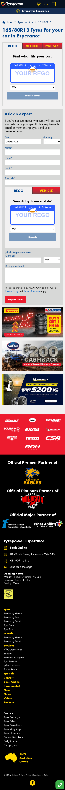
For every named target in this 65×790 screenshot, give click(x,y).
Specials (9, 673)
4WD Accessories (13, 649)
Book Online (12, 681)
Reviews (9, 702)
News (7, 694)
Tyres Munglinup (12, 729)
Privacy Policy (11, 291)
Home (8, 22)
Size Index (9, 713)
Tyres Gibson (10, 721)
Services (9, 645)
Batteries (8, 653)
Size (7, 137)
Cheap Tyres (10, 745)
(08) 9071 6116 (19, 560)
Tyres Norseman (12, 733)
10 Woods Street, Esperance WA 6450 (33, 554)
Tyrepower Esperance (35, 11)
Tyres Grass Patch (13, 725)
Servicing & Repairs (14, 657)
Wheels (8, 633)
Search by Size (11, 617)
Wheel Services (12, 665)
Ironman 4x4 (12, 686)
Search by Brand (12, 621)
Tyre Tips (8, 629)
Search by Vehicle (13, 613)
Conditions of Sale (40, 775)
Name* (8, 147)
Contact (8, 677)
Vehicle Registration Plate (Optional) (18, 254)
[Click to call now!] (39, 4)
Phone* (8, 158)
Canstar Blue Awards (14, 737)
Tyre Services (10, 661)
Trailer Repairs (11, 669)
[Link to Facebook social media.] (32, 783)
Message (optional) (14, 266)
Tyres (7, 609)
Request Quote (15, 299)
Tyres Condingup (12, 717)
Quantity (47, 137)
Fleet (7, 690)
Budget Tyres (10, 741)
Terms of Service (32, 291)
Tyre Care (9, 625)
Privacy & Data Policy (21, 775)
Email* (8, 168)
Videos (8, 698)
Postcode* (10, 178)
